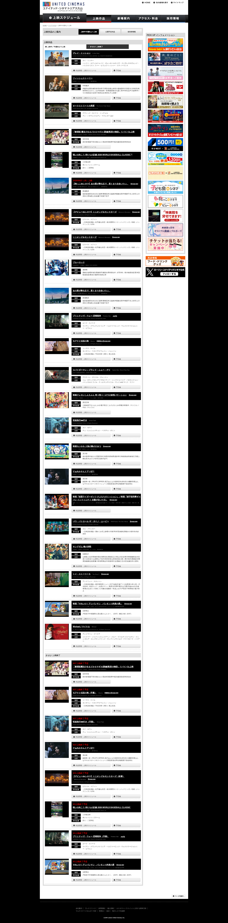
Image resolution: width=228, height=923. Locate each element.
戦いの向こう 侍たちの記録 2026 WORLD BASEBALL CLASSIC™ (102, 155)
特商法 (101, 911)
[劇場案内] (123, 19)
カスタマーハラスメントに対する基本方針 (131, 908)
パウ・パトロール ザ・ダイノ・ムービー (91, 521)
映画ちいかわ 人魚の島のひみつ (87, 446)
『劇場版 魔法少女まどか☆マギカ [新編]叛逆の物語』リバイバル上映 (104, 132)
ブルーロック (79, 262)
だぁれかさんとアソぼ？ (84, 471)
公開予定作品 (110, 32)
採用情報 (101, 908)
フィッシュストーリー (83, 78)
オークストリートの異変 (84, 106)
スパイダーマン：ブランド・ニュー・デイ (91, 370)
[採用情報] (173, 19)
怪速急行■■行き (80, 420)
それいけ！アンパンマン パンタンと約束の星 (93, 865)
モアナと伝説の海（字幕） (85, 693)
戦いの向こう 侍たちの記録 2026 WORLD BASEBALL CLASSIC (101, 807)
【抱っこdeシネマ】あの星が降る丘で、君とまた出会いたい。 (101, 184)
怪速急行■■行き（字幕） (84, 722)
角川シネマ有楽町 (118, 911)
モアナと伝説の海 (81, 341)
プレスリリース (90, 908)
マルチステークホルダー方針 (86, 911)
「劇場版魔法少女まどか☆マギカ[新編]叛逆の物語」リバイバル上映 (103, 666)
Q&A (108, 911)
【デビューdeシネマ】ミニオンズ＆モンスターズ (95, 212)
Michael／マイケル (81, 626)
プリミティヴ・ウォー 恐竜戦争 (87, 316)
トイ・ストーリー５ (82, 574)
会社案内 (79, 908)
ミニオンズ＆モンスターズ (85, 237)
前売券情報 (132, 32)
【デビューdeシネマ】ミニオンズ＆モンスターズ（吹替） (99, 776)
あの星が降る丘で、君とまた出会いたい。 (91, 290)
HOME (45, 25)
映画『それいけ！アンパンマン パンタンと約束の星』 (97, 603)
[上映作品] (98, 19)
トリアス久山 (52, 25)
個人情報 (110, 908)
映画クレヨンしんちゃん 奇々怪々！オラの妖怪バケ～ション (100, 395)
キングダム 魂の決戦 (82, 546)
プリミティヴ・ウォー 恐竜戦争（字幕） (91, 836)
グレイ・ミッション (82, 53)
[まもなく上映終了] (107, 48)
